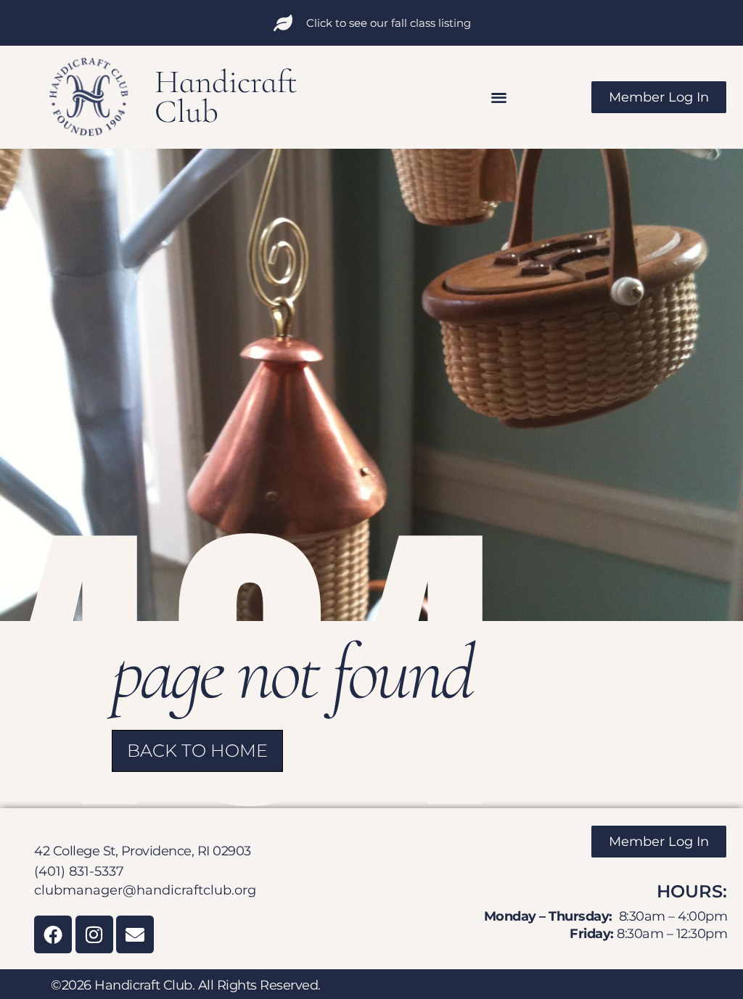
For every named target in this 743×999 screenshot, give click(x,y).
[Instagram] (94, 934)
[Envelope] (135, 934)
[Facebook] (53, 934)
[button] (499, 97)
